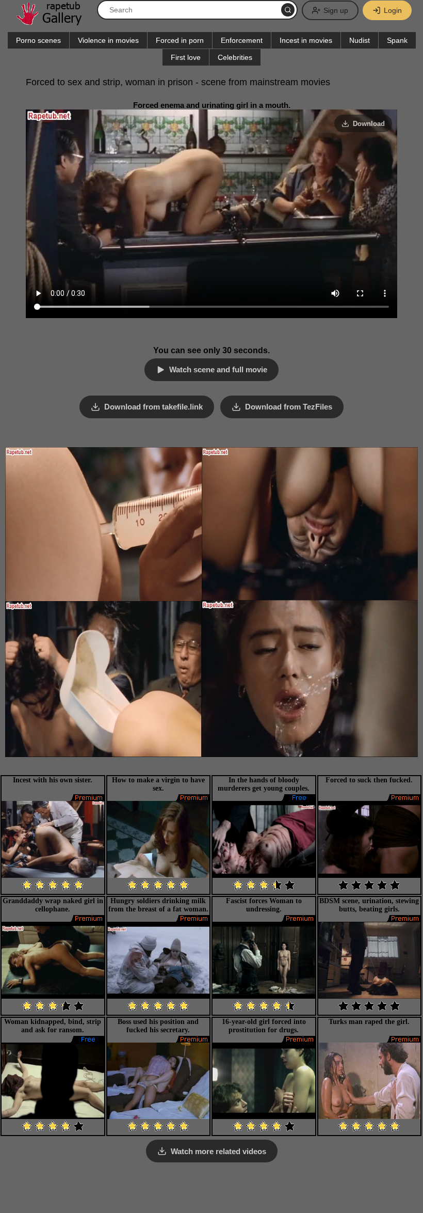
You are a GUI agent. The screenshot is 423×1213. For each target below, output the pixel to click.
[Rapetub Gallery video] (54, 21)
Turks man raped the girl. (369, 1022)
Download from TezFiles (288, 406)
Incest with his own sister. (52, 780)
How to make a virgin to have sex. (158, 784)
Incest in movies (306, 40)
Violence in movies (108, 40)
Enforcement (242, 40)
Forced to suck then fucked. (369, 780)
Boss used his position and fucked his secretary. (158, 1026)
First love (186, 57)
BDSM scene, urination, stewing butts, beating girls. (369, 905)
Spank (397, 40)
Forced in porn (180, 40)
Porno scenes (38, 40)
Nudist (359, 40)
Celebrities (235, 57)
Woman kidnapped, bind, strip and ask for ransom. (52, 1026)
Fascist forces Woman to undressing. (264, 905)
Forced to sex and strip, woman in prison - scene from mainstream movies (178, 82)
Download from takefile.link (153, 406)
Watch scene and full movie (218, 369)
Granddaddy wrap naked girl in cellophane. (53, 905)
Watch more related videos (218, 1151)
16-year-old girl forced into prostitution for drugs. (264, 1026)
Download (369, 124)
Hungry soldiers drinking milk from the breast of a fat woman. (158, 905)
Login (393, 10)
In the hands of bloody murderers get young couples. (264, 784)
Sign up (335, 10)
